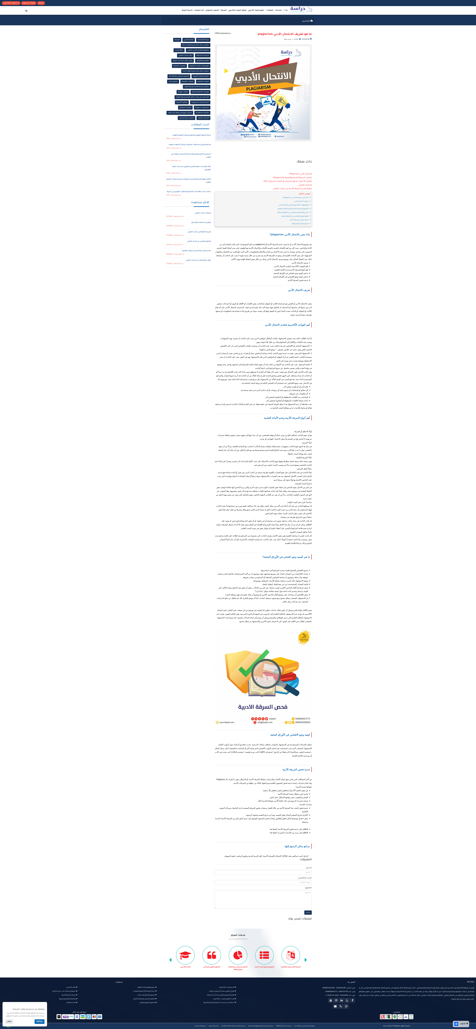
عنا (286, 10)
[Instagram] (336, 1000)
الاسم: (309, 868)
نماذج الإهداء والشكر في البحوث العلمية (196, 251)
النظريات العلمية (179, 66)
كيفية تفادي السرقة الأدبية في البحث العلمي (292, 189)
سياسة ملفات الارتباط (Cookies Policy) (233, 1026)
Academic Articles (202, 113)
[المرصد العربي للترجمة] (400, 1017)
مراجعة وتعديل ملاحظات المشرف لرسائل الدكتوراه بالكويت (189, 145)
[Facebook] (352, 1000)
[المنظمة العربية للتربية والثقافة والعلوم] (394, 1017)
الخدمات (278, 10)
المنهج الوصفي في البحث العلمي (199, 241)
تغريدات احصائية (185, 107)
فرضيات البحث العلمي (203, 213)
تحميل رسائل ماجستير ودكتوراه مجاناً (196, 71)
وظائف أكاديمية (181, 102)
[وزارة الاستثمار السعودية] (411, 1017)
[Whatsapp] (346, 1006)
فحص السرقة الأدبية (174, 967)
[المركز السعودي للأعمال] (405, 1017)
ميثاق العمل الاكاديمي (237, 10)
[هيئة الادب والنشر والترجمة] (386, 1017)
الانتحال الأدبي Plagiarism (300, 174)
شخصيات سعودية (202, 107)
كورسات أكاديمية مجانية (200, 92)
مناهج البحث (173, 81)
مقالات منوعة (183, 92)
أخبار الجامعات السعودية (200, 102)
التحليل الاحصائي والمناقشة (179, 76)
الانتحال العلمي (305, 185)
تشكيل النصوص (212, 10)
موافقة (39, 1022)
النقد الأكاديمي (227, 967)
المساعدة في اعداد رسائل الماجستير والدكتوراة (192, 97)
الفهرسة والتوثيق (203, 61)
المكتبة (270, 10)
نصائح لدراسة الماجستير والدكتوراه (196, 87)
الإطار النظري (188, 40)
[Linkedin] (341, 1000)
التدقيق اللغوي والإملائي (253, 967)
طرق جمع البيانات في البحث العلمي (198, 260)
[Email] (335, 1006)
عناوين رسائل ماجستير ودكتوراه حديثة (195, 45)
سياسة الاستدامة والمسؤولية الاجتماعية (260, 1026)
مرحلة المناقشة (203, 40)
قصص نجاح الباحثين (186, 118)
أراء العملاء (199, 10)
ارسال (308, 912)
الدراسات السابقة (202, 55)
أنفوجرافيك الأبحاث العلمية (199, 66)
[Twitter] (346, 1000)
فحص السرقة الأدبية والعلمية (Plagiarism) (292, 178)
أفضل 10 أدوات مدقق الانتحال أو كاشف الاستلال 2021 (287, 181)
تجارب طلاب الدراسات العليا (182, 61)
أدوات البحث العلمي (185, 55)
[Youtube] (330, 1000)
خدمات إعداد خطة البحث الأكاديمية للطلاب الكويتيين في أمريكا (189, 192)
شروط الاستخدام (200, 1026)
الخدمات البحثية (203, 118)
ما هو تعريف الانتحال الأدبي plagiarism (285, 34)
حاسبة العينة (187, 10)
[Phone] (340, 1006)
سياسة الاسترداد (213, 1026)
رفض (9, 1022)
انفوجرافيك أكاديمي (256, 10)
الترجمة (177, 40)
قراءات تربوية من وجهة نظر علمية (180, 113)
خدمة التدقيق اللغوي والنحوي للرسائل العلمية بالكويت (191, 135)
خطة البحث (179, 50)
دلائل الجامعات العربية (201, 76)
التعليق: (308, 888)
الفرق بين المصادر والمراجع (201, 222)
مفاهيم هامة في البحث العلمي (198, 50)
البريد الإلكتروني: (305, 878)
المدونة (224, 10)
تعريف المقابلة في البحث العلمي (199, 232)
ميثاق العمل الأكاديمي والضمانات (304, 1026)
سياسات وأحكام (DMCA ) (284, 1026)
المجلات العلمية (203, 81)
